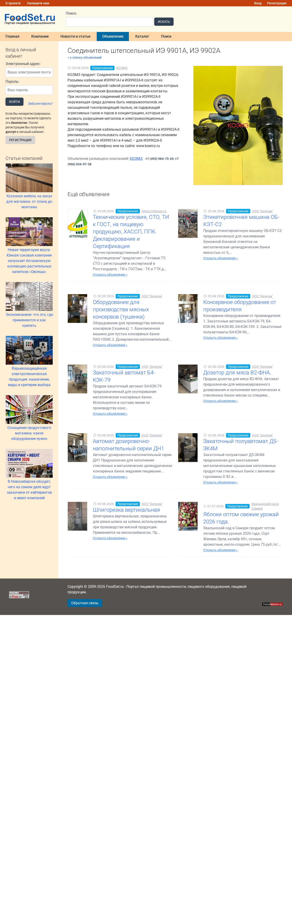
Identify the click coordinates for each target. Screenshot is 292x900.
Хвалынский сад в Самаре (265, 506)
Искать (164, 21)
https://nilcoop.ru (154, 211)
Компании (40, 36)
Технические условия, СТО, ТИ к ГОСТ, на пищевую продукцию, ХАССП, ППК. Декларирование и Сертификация (131, 231)
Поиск (166, 36)
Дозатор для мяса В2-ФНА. (237, 372)
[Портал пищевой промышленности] (30, 19)
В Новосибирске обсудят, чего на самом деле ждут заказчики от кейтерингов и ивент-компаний (29, 489)
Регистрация (277, 3)
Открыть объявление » (110, 274)
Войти (14, 102)
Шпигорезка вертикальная (126, 510)
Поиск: (71, 13)
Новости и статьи (75, 36)
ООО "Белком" (262, 211)
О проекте (13, 3)
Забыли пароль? (40, 103)
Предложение (102, 68)
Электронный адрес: (23, 64)
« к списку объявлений (85, 57)
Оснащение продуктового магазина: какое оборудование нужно (29, 433)
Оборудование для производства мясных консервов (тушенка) (121, 309)
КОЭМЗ (121, 68)
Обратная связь (85, 603)
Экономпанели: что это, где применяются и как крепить (29, 320)
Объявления (112, 36)
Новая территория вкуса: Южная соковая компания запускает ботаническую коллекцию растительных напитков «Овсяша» (29, 261)
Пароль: (12, 81)
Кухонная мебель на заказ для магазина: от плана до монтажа (29, 201)
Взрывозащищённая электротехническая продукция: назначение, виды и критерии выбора (29, 376)
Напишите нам (38, 3)
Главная (12, 36)
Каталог (142, 36)
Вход (258, 3)
